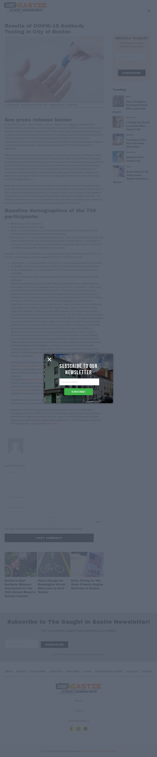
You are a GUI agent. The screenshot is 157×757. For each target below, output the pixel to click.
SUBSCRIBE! (78, 391)
